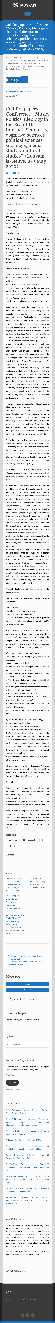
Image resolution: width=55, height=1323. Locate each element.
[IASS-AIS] (27, 5)
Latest (27, 990)
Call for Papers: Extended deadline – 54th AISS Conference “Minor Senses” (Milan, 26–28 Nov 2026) (27, 1167)
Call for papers (12, 173)
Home (8, 58)
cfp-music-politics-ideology (27, 204)
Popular (28, 984)
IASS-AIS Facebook (16, 1271)
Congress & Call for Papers (23, 58)
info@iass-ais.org (28, 1299)
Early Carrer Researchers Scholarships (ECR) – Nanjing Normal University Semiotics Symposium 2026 (27, 1179)
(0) (17, 96)
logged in (20, 1019)
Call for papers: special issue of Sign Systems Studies (25, 963)
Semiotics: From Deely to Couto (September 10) (13, 881)
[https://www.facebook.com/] (22, 1315)
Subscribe (12, 1082)
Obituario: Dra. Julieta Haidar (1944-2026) (23, 1140)
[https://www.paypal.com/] (33, 1315)
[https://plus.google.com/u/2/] (27, 1315)
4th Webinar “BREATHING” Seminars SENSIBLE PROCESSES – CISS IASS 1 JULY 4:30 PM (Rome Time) (27, 1200)
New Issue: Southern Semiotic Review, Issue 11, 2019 (26, 957)
